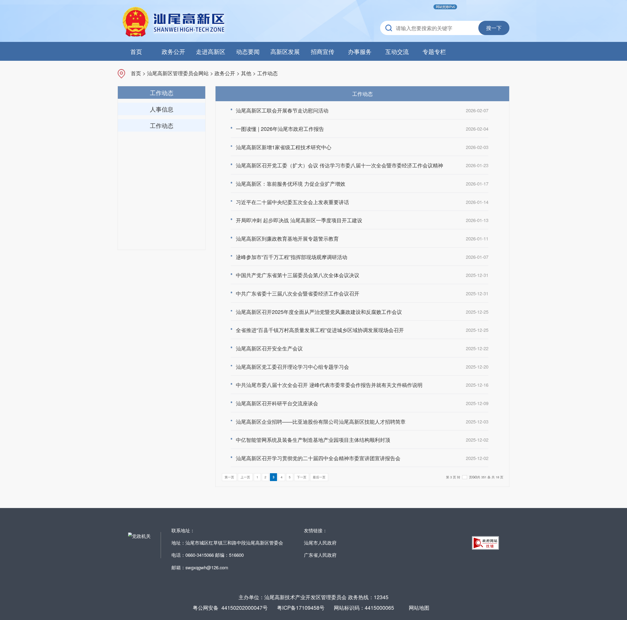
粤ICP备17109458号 (301, 607)
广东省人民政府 (320, 554)
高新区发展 (285, 51)
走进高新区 (210, 51)
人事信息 (161, 109)
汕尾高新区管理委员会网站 (178, 72)
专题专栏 (434, 51)
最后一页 (319, 477)
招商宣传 (322, 51)
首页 (136, 51)
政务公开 (173, 51)
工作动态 (267, 72)
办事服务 (360, 51)
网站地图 (419, 607)
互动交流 (397, 51)
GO (474, 477)
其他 (246, 72)
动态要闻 (248, 51)
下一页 (301, 477)
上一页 (245, 477)
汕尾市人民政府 (320, 542)
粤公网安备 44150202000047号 (230, 607)
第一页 (229, 477)
